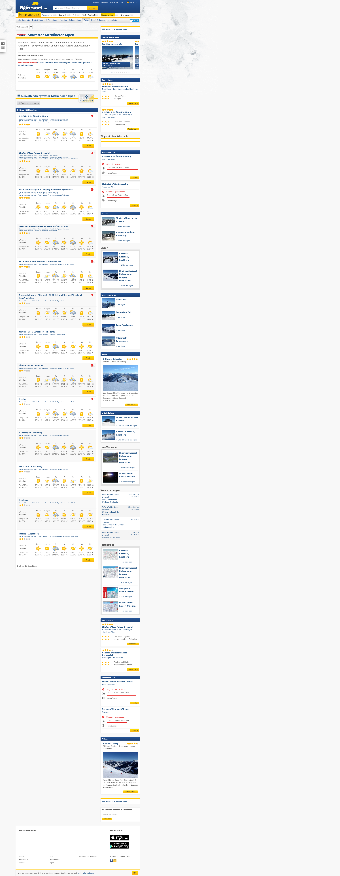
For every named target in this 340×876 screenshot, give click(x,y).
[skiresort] (33, 6)
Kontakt (22, 856)
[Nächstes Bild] (137, 57)
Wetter (86, 20)
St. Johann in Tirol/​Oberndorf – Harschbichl (40, 262)
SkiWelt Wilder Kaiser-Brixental (34, 153)
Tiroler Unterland (43, 119)
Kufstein (52, 334)
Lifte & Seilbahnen (98, 20)
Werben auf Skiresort (88, 856)
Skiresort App (116, 831)
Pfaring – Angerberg (29, 534)
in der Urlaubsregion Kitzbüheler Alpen (120, 90)
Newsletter (104, 2)
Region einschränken (29, 103)
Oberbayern (44, 230)
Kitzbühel (65, 119)
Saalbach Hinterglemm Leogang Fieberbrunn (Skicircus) (46, 190)
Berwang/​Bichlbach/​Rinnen (115, 709)
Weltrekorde (114, 2)
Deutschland (29, 230)
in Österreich (118, 658)
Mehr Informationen (86, 873)
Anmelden (107, 819)
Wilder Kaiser (54, 155)
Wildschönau (61, 334)
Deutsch (132, 2)
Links (51, 856)
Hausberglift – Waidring (30, 433)
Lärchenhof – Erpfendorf (31, 366)
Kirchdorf (23, 399)
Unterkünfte (112, 20)
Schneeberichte (75, 20)
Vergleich (63, 20)
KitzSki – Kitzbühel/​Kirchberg (33, 116)
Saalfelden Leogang (59, 194)
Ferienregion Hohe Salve (70, 158)
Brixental (65, 120)
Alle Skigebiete (24, 20)
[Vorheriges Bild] (104, 57)
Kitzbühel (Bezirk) (55, 119)
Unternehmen (55, 859)
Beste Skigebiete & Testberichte (44, 20)
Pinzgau (48, 122)
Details (88, 146)
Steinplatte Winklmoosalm (115, 184)
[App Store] (119, 841)
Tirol (34, 119)
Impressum (23, 859)
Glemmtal (55, 192)
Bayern (37, 230)
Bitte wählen (125, 15)
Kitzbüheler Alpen (55, 120)
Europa (21, 119)
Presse (22, 863)
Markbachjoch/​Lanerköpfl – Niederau (37, 332)
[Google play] (119, 848)
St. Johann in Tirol (68, 264)
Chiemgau (53, 230)
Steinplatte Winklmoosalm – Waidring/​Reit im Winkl (44, 226)
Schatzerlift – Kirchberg (30, 467)
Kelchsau (23, 500)
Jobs (121, 2)
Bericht (134, 178)
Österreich (28, 119)
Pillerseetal (66, 195)
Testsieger (95, 2)
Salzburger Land (38, 122)
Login (51, 863)
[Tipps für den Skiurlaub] (134, 20)
